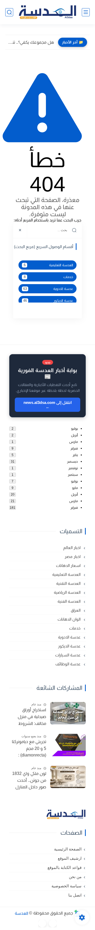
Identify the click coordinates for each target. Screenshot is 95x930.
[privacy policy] (42, 923)
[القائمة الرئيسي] (86, 12)
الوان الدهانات (70, 619)
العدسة (21, 913)
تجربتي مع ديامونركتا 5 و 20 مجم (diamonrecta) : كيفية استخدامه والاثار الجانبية (29, 749)
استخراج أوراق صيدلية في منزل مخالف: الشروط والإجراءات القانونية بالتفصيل (29, 717)
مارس (73, 442)
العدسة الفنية (70, 601)
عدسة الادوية (48, 289)
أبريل (74, 435)
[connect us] (53, 923)
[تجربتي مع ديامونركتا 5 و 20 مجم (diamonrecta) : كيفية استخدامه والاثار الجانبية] (68, 745)
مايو (75, 488)
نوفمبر (73, 468)
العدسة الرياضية (68, 592)
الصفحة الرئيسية (68, 849)
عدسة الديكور (48, 301)
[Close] (20, 230)
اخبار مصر (73, 556)
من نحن (75, 877)
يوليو (74, 429)
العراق (76, 610)
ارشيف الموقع (70, 858)
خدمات (48, 277)
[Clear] (34, 230)
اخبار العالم (72, 547)
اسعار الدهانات (69, 565)
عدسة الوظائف (68, 664)
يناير (75, 455)
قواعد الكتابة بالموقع (65, 867)
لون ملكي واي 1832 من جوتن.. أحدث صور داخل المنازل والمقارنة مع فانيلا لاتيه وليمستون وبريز (28, 781)
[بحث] (9, 12)
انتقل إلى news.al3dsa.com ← (47, 404)
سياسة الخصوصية (66, 886)
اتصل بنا (75, 895)
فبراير (74, 448)
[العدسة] (47, 12)
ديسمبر (72, 461)
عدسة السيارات (68, 655)
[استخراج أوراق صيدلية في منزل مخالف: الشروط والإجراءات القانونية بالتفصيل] (68, 713)
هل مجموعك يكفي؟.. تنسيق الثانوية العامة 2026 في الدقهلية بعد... (31, 42)
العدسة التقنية (69, 583)
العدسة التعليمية (48, 265)
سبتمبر (73, 475)
